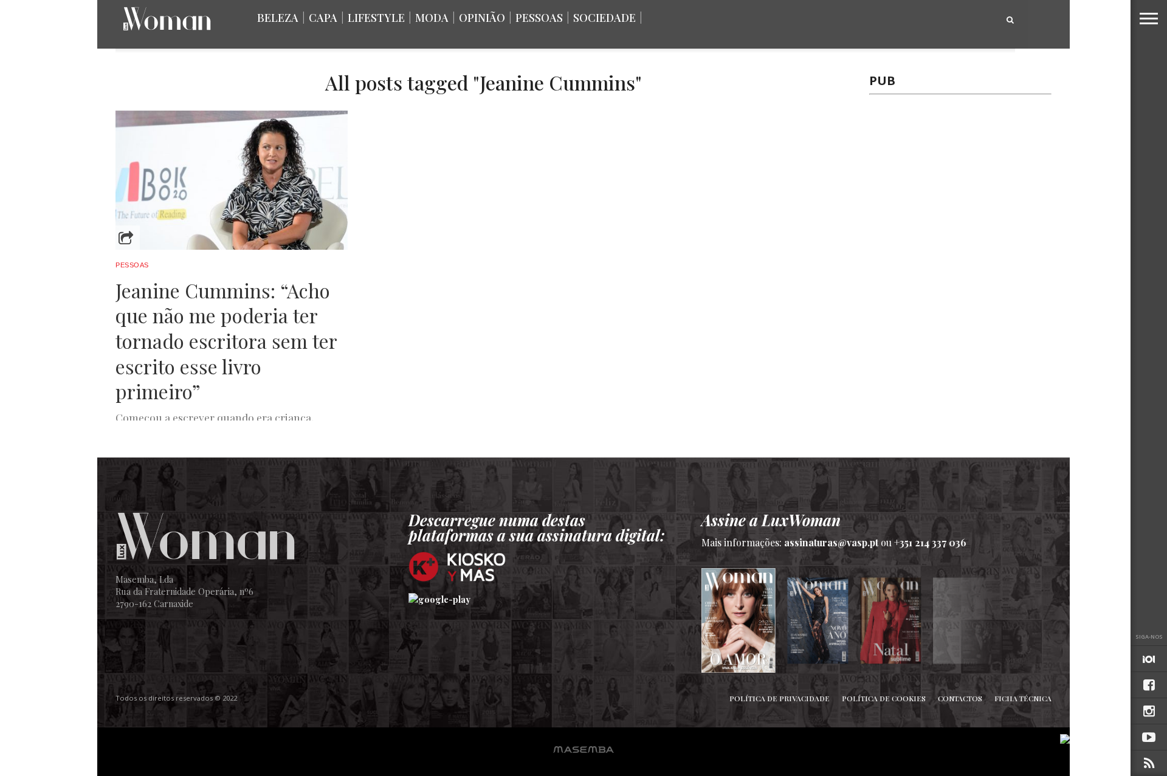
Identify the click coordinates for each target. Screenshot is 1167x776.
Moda (432, 17)
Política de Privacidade (779, 698)
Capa (323, 17)
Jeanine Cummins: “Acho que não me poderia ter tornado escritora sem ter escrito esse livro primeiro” (226, 341)
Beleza (277, 17)
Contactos (960, 698)
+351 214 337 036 (930, 542)
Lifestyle (376, 17)
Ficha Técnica (1023, 698)
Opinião (482, 17)
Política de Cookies (884, 698)
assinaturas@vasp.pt (831, 542)
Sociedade (604, 17)
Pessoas (539, 17)
